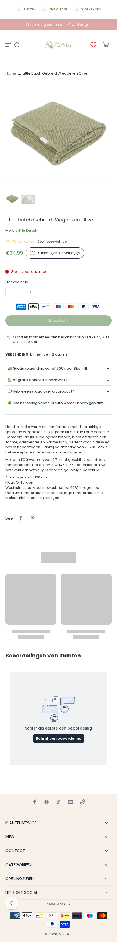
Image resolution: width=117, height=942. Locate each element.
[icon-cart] (106, 44)
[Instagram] (47, 802)
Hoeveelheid (16, 282)
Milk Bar (65, 934)
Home (10, 73)
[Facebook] (35, 802)
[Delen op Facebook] (21, 518)
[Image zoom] (58, 137)
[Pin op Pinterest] (33, 518)
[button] (58, 320)
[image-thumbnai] (12, 199)
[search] (17, 44)
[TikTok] (58, 802)
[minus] (11, 292)
